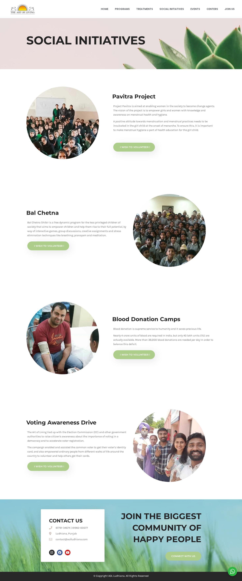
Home (104, 9)
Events (195, 9)
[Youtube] (67, 552)
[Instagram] (52, 552)
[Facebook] (60, 552)
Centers (212, 9)
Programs (122, 9)
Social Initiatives (172, 9)
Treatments (144, 9)
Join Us (230, 9)
